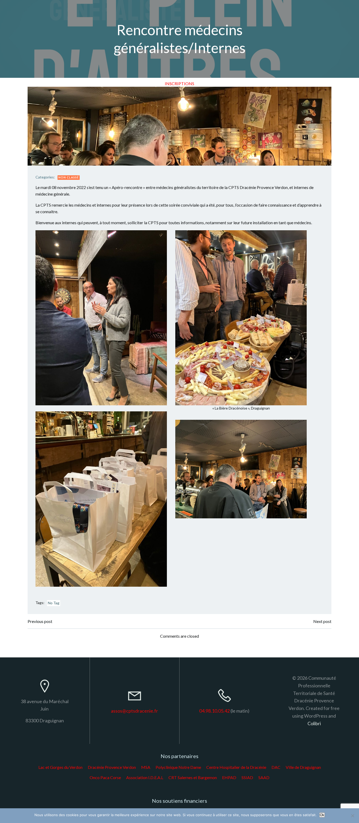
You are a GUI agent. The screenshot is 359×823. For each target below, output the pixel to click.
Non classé (68, 177)
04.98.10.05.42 (214, 711)
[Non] (352, 815)
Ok (322, 815)
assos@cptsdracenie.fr (134, 711)
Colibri (314, 723)
